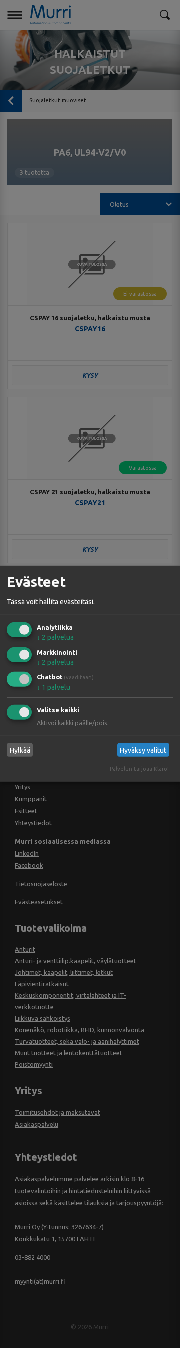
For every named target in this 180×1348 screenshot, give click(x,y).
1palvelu (53, 688)
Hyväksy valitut (143, 750)
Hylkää (20, 750)
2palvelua (55, 638)
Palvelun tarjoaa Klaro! (139, 769)
